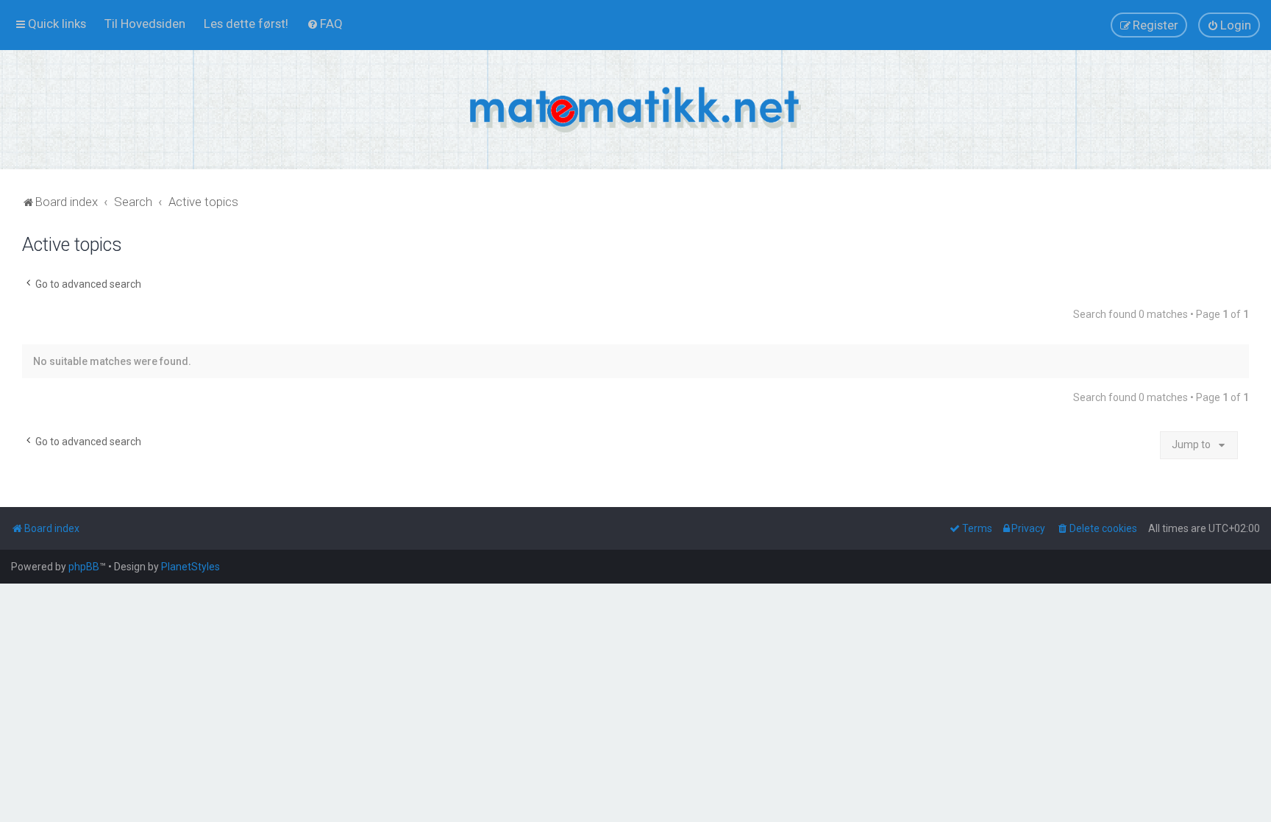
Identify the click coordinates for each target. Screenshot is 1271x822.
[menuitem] (145, 24)
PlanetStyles (190, 567)
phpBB (83, 567)
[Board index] (635, 109)
